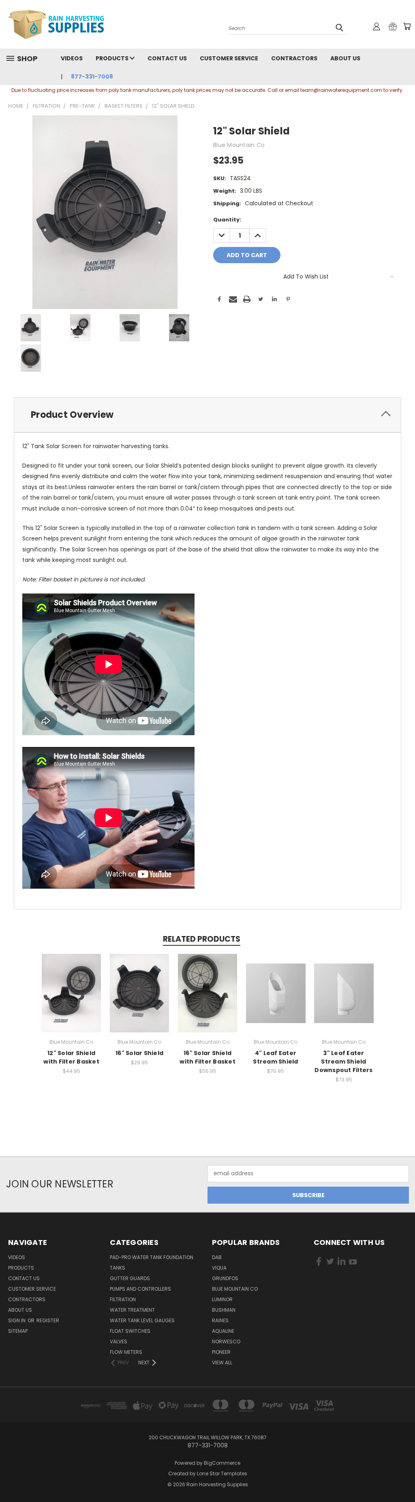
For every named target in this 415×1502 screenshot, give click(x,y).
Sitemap (18, 1331)
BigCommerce (222, 1462)
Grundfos (225, 1278)
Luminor (222, 1299)
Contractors (294, 58)
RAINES (220, 1320)
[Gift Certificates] (393, 26)
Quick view (71, 984)
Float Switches (130, 1331)
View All (222, 1362)
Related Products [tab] (201, 939)
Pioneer (221, 1352)
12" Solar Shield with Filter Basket (71, 1057)
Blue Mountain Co (235, 1288)
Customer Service (229, 58)
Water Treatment (132, 1309)
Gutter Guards (130, 1278)
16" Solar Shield (139, 1053)
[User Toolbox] (376, 26)
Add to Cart (72, 999)
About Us (345, 58)
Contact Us (167, 58)
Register (47, 1320)
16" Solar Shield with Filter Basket (207, 1057)
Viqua (219, 1267)
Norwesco (226, 1341)
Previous (403, 1477)
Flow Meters (126, 1352)
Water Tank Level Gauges (142, 1320)
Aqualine (223, 1331)
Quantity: (227, 219)
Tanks (117, 1267)
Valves (118, 1341)
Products (113, 58)
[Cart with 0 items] (407, 26)
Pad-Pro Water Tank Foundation (151, 1257)
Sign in (17, 1320)
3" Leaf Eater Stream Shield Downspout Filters (343, 1061)
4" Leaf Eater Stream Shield (275, 1057)
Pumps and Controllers (140, 1288)
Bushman (223, 1309)
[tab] (207, 414)
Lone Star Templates (222, 1473)
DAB (217, 1257)
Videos (72, 58)
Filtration (123, 1299)
